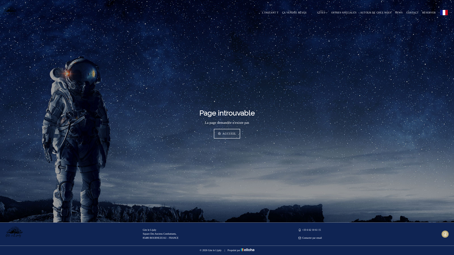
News (399, 12)
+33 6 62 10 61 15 (311, 230)
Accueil (229, 133)
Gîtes (321, 12)
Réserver (429, 12)
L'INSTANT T (270, 12)
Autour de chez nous (376, 12)
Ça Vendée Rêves (294, 12)
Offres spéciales (343, 12)
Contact (412, 12)
